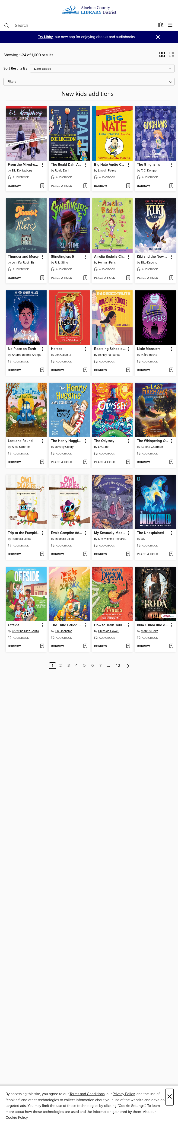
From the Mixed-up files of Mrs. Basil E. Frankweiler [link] (24, 165)
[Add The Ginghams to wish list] (171, 186)
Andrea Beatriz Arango (26, 355)
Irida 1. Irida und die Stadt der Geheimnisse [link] (153, 625)
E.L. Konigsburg (22, 170)
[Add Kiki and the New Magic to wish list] (171, 278)
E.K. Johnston (63, 631)
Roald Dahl (62, 170)
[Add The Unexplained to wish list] (171, 554)
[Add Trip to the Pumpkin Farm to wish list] (42, 554)
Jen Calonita (63, 355)
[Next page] (128, 665)
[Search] (6, 25)
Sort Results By (15, 68)
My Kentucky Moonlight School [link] (110, 533)
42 (117, 665)
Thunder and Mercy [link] (23, 257)
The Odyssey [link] (104, 441)
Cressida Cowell (108, 631)
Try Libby (45, 37)
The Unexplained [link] (150, 533)
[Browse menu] (170, 25)
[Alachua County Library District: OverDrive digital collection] (89, 9)
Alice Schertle (21, 447)
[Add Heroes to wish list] (85, 370)
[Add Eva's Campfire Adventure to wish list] (85, 554)
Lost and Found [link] (20, 441)
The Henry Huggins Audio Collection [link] (67, 441)
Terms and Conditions (87, 1094)
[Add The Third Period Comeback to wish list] (85, 646)
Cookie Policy (17, 1117)
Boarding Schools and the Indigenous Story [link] (110, 349)
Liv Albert (104, 447)
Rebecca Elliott (21, 539)
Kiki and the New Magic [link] (153, 257)
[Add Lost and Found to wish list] (42, 462)
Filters (11, 82)
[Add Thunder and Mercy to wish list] (42, 278)
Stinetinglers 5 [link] (62, 257)
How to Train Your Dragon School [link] (110, 625)
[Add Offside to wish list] (42, 646)
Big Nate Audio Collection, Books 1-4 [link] (110, 165)
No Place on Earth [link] (22, 349)
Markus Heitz (149, 631)
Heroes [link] (56, 349)
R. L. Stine (61, 262)
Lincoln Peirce (107, 170)
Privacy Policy (124, 1094)
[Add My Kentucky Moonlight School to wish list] (128, 554)
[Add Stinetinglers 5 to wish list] (85, 278)
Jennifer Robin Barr (24, 262)
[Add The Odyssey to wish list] (128, 462)
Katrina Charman (152, 447)
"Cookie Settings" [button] (131, 1105)
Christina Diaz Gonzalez (27, 631)
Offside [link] (13, 625)
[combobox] (79, 25)
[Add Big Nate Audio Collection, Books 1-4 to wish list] (128, 186)
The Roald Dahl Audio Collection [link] (67, 165)
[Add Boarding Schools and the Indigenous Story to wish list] (128, 370)
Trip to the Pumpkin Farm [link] (24, 533)
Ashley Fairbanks (109, 355)
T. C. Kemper (149, 170)
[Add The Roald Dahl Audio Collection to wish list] (85, 186)
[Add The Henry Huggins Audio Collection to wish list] (85, 462)
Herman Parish (107, 262)
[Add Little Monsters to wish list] (171, 370)
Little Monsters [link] (148, 349)
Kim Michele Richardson (113, 539)
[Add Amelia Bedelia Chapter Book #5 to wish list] (128, 278)
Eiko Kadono (149, 262)
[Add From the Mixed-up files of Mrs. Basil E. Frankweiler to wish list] (42, 186)
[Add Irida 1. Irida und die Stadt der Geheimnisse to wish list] (171, 646)
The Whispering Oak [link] (153, 441)
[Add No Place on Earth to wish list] (42, 370)
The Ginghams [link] (148, 165)
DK (143, 539)
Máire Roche (149, 355)
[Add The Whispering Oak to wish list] (171, 462)
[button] (162, 56)
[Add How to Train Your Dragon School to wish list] (128, 646)
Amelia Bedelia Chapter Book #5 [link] (110, 257)
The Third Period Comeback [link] (67, 625)
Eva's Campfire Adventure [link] (67, 533)
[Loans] (160, 26)
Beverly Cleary (64, 447)
